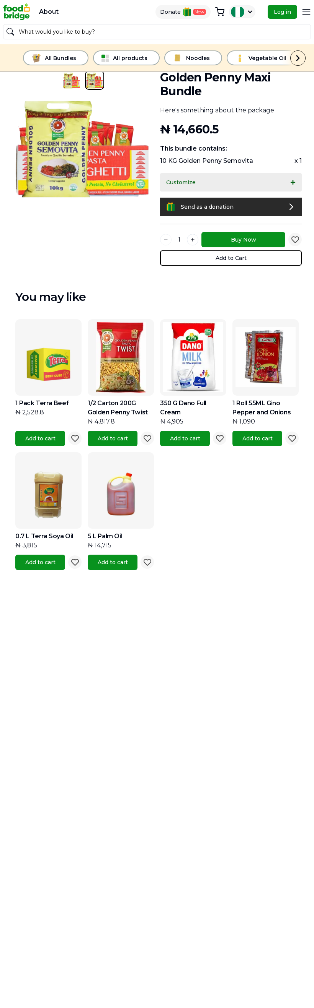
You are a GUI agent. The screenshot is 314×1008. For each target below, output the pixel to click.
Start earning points (156, 564)
